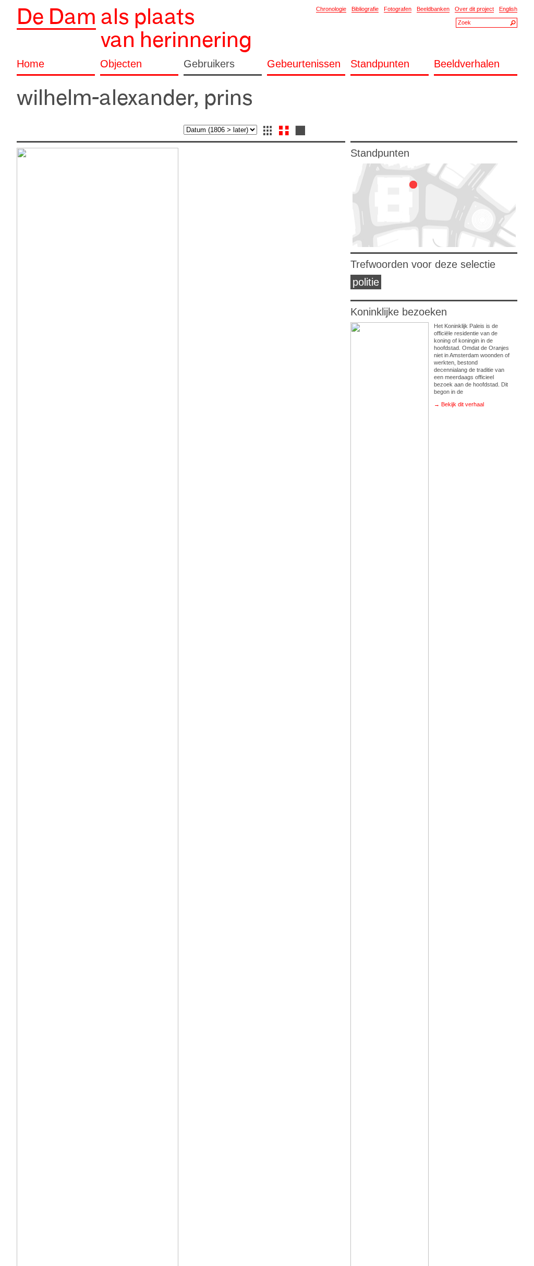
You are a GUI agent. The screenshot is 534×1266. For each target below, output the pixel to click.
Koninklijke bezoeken (398, 312)
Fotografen (397, 9)
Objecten (121, 63)
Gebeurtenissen (304, 63)
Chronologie (331, 9)
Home (30, 63)
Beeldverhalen (467, 63)
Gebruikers (209, 63)
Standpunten (379, 63)
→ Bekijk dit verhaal (459, 404)
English (508, 9)
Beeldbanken (433, 9)
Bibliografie (365, 9)
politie (366, 282)
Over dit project (474, 9)
